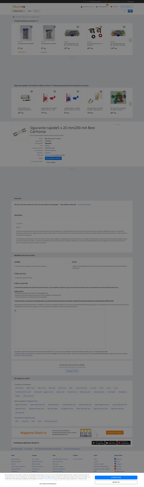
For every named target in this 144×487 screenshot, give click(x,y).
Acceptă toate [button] (116, 477)
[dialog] (72, 480)
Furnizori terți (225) (49, 479)
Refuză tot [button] (116, 482)
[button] (48, 483)
